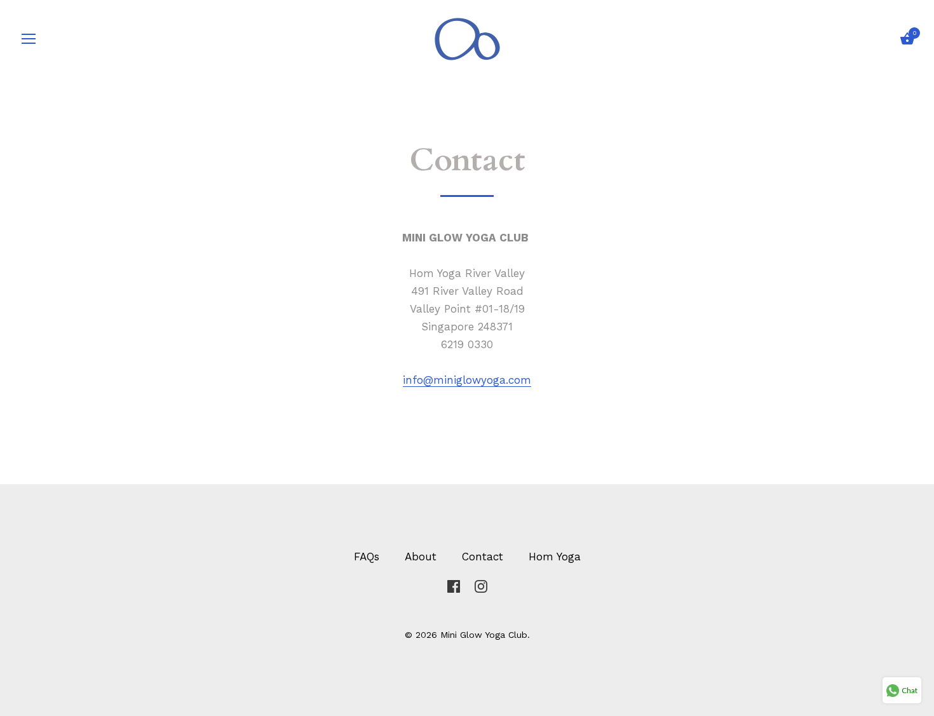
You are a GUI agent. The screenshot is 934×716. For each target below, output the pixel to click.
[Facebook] (453, 585)
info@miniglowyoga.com (467, 380)
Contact (482, 556)
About (421, 556)
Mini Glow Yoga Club (483, 635)
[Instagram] (481, 585)
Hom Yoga (555, 556)
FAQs (366, 556)
